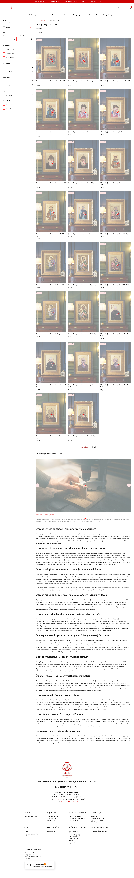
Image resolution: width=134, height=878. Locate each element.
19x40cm (9, 95)
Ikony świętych (73, 831)
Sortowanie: (39, 28)
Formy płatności (73, 820)
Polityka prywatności (97, 822)
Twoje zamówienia (52, 817)
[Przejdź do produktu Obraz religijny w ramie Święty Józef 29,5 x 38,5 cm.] (115, 263)
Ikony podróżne (73, 837)
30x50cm (9, 71)
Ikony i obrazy (44, 20)
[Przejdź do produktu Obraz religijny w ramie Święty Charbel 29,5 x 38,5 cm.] (51, 161)
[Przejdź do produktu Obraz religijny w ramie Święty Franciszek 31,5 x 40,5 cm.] (115, 161)
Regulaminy (94, 817)
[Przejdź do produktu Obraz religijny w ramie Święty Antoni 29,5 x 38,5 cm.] (51, 110)
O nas (26, 831)
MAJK (37, 20)
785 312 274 (58, 799)
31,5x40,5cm (10, 105)
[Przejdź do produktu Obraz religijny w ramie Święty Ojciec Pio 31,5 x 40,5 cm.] (83, 414)
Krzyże (71, 840)
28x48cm (9, 85)
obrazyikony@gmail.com (69, 801)
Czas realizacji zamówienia (77, 818)
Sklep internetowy (66, 877)
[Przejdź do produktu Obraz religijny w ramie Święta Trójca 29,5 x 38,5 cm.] (83, 59)
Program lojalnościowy (98, 818)
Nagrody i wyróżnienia (31, 835)
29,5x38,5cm (10, 50)
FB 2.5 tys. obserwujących (99, 831)
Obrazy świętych (74, 838)
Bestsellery (72, 833)
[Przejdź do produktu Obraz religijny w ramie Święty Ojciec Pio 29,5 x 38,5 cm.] (51, 414)
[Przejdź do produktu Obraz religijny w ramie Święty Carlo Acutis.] (83, 110)
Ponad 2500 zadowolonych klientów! (32, 857)
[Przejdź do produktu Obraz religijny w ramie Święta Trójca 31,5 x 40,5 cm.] (51, 59)
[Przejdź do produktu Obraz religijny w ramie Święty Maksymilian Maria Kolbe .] (83, 363)
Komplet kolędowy (74, 835)
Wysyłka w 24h (29, 855)
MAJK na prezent (74, 844)
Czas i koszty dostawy (75, 817)
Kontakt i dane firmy (30, 833)
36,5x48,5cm (10, 54)
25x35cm (9, 67)
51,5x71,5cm (10, 58)
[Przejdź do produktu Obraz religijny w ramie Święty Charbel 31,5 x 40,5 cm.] (83, 161)
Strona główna (51, 831)
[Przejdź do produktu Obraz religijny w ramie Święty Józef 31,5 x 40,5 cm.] (115, 212)
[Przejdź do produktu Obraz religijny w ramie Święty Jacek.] (83, 212)
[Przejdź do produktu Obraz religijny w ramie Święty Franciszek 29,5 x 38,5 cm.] (51, 212)
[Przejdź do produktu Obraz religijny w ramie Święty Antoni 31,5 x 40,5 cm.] (115, 59)
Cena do (22, 36)
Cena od (5, 36)
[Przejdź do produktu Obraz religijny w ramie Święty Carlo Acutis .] (115, 110)
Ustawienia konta (52, 818)
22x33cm (9, 81)
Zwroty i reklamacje (97, 820)
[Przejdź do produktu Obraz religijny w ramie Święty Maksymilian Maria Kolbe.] (115, 312)
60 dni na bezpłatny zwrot (32, 853)
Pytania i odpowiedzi (30, 817)
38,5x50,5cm (10, 109)
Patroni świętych (74, 842)
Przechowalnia (51, 820)
